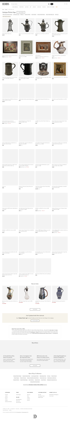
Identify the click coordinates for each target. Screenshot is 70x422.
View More (35, 309)
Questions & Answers (8, 401)
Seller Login (18, 400)
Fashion (44, 6)
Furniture (21, 6)
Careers (28, 397)
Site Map (10, 410)
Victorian (37, 332)
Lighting (26, 6)
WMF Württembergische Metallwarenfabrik (39, 333)
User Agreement (12, 408)
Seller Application (19, 399)
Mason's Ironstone (49, 333)
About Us (28, 394)
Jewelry (34, 6)
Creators (6, 400)
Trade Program (18, 394)
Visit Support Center (41, 396)
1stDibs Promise (40, 397)
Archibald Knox (55, 333)
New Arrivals (15, 6)
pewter (53, 329)
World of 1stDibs (50, 6)
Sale (57, 6)
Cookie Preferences (5, 410)
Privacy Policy (17, 408)
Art (30, 6)
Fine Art (6, 397)
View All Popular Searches (35, 384)
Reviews (28, 400)
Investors (28, 398)
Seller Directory (18, 402)
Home (3, 9)
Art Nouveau (33, 332)
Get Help (39, 394)
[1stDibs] (5, 4)
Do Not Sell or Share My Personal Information (26, 408)
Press (28, 396)
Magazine (53, 394)
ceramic (56, 329)
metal (50, 329)
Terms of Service (24, 412)
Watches (39, 6)
